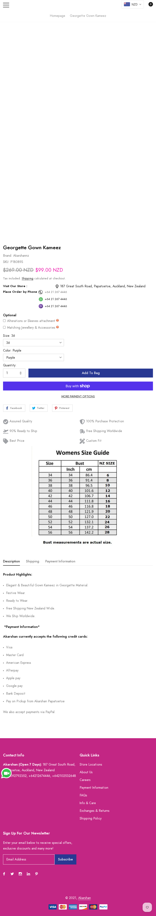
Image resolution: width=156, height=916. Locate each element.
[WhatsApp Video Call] (6, 773)
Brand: (7, 255)
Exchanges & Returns (94, 810)
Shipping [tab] (32, 561)
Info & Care (88, 803)
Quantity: (9, 365)
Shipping (27, 278)
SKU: (6, 262)
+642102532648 (64, 776)
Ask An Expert (78, 230)
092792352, (19, 776)
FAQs (83, 795)
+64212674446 (39, 776)
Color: (12, 350)
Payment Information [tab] (60, 561)
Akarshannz (21, 255)
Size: (9, 335)
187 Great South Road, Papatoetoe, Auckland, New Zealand (102, 286)
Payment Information (94, 787)
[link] (4, 874)
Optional (9, 315)
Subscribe (65, 859)
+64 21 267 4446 (56, 292)
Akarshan (84, 898)
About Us (86, 772)
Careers (85, 780)
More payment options (78, 396)
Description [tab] (11, 561)
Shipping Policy (91, 818)
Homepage (57, 15)
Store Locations (91, 764)
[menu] (6, 5)
